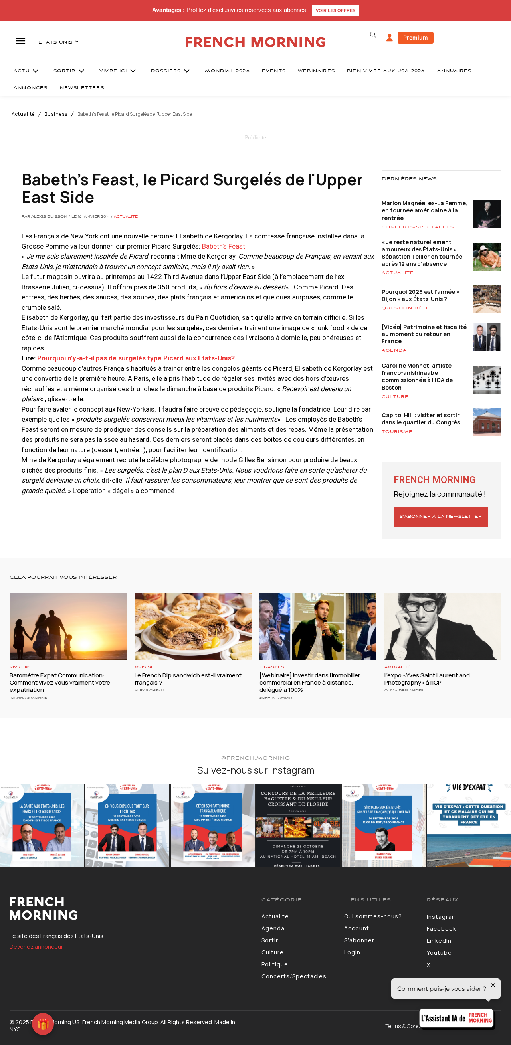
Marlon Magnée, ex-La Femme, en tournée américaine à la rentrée (424, 210)
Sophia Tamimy (276, 697)
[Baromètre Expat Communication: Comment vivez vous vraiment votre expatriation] (68, 626)
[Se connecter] (389, 38)
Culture (395, 396)
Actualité (23, 114)
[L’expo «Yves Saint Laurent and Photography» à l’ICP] (442, 626)
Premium (415, 37)
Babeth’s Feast (223, 246)
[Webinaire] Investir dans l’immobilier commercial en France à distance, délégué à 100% (309, 682)
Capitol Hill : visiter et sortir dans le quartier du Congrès (421, 418)
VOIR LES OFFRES (335, 10)
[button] (372, 34)
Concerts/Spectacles (418, 227)
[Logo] (130, 908)
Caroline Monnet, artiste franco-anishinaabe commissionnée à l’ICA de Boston (417, 376)
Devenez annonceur (36, 946)
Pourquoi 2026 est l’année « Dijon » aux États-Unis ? (421, 295)
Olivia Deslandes (403, 690)
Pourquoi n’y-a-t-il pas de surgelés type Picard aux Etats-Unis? (136, 358)
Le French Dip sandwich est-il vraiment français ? (188, 679)
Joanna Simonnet (29, 697)
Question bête (406, 308)
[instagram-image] (42, 825)
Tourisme (397, 431)
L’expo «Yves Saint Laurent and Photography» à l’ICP (427, 679)
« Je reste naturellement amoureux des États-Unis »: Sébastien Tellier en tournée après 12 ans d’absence (422, 253)
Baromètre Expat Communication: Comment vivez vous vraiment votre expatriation (60, 682)
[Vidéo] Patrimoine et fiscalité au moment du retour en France (424, 334)
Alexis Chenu (149, 690)
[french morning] (256, 42)
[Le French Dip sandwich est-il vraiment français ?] (193, 626)
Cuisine (144, 667)
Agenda (394, 350)
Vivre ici (20, 667)
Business (55, 114)
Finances (271, 667)
